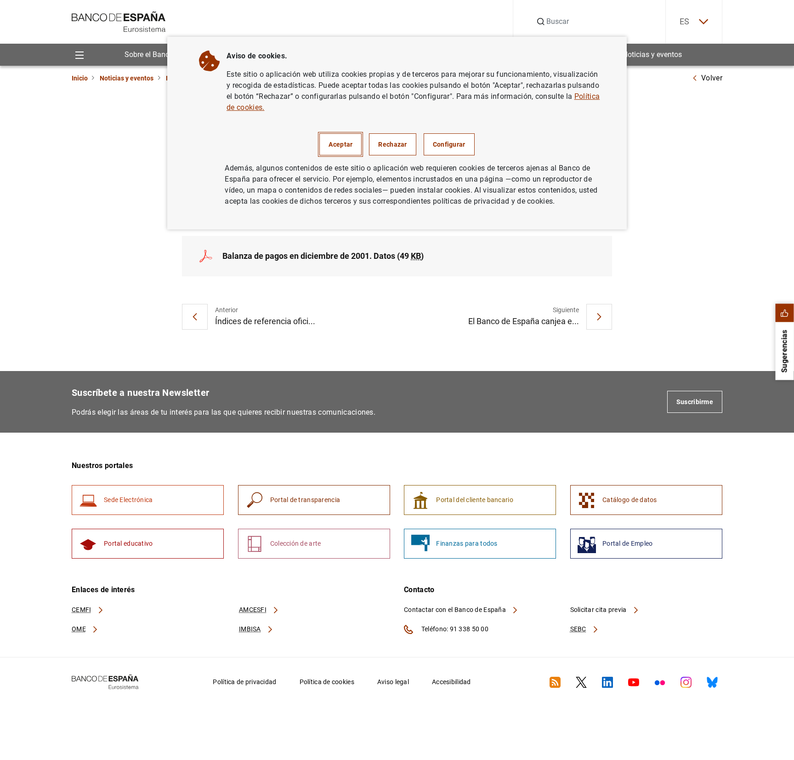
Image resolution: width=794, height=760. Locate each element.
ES (685, 21)
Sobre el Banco (149, 54)
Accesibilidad (451, 682)
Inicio (80, 78)
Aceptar (340, 144)
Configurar (449, 144)
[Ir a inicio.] (119, 21)
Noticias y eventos (652, 54)
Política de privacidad (244, 682)
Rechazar (392, 144)
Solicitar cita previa (599, 609)
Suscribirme (694, 402)
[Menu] (79, 54)
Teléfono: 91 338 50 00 (454, 629)
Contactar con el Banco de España (455, 609)
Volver (711, 78)
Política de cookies (327, 682)
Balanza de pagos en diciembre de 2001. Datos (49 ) (323, 256)
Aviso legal (393, 682)
